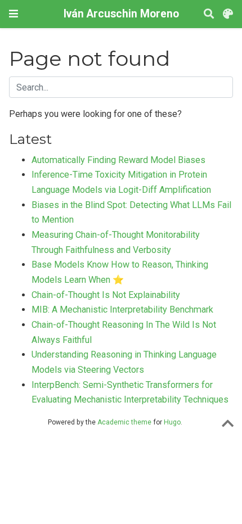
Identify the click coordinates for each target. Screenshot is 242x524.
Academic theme (124, 422)
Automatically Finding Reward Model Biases (118, 160)
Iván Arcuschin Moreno (121, 13)
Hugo (172, 422)
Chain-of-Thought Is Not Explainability (106, 295)
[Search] (209, 14)
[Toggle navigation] (13, 13)
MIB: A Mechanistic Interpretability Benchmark (122, 309)
